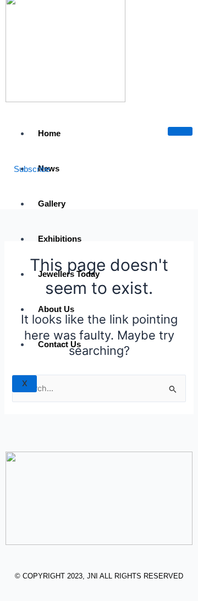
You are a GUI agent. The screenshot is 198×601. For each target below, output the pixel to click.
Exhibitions (59, 238)
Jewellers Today (69, 274)
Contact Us (59, 344)
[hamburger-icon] (180, 131)
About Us (56, 309)
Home (49, 133)
